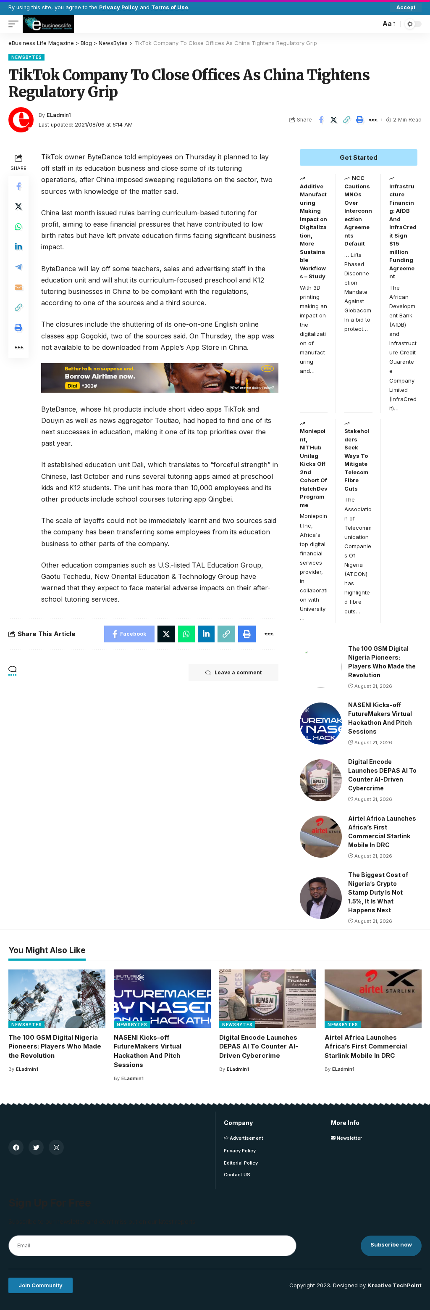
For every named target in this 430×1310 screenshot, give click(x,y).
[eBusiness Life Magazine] (48, 24)
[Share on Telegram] (18, 267)
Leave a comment (238, 672)
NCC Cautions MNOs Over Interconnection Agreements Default (358, 210)
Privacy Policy (118, 7)
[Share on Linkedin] (18, 247)
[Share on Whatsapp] (18, 227)
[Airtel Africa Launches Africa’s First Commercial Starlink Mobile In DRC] (321, 837)
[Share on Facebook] (321, 120)
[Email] (18, 287)
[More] (373, 120)
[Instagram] (56, 1147)
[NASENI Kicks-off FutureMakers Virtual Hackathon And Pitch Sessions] (321, 724)
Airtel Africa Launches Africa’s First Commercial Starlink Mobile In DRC (366, 1046)
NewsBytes (26, 57)
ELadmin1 (59, 115)
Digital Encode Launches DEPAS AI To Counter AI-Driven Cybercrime (258, 1046)
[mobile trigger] (15, 24)
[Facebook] (16, 1147)
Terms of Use (169, 7)
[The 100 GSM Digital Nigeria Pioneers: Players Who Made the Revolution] (321, 667)
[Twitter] (36, 1147)
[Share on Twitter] (334, 120)
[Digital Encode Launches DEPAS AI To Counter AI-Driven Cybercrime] (321, 780)
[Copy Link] (347, 120)
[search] (372, 24)
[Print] (360, 120)
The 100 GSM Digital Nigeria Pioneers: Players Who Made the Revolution (54, 1046)
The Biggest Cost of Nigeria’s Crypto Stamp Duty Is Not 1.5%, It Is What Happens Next (378, 892)
